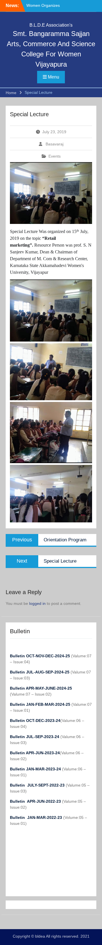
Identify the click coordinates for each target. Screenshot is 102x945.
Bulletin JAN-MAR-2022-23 (36, 817)
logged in (37, 603)
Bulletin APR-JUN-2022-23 (36, 801)
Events (54, 156)
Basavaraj (54, 144)
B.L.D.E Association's (51, 25)
